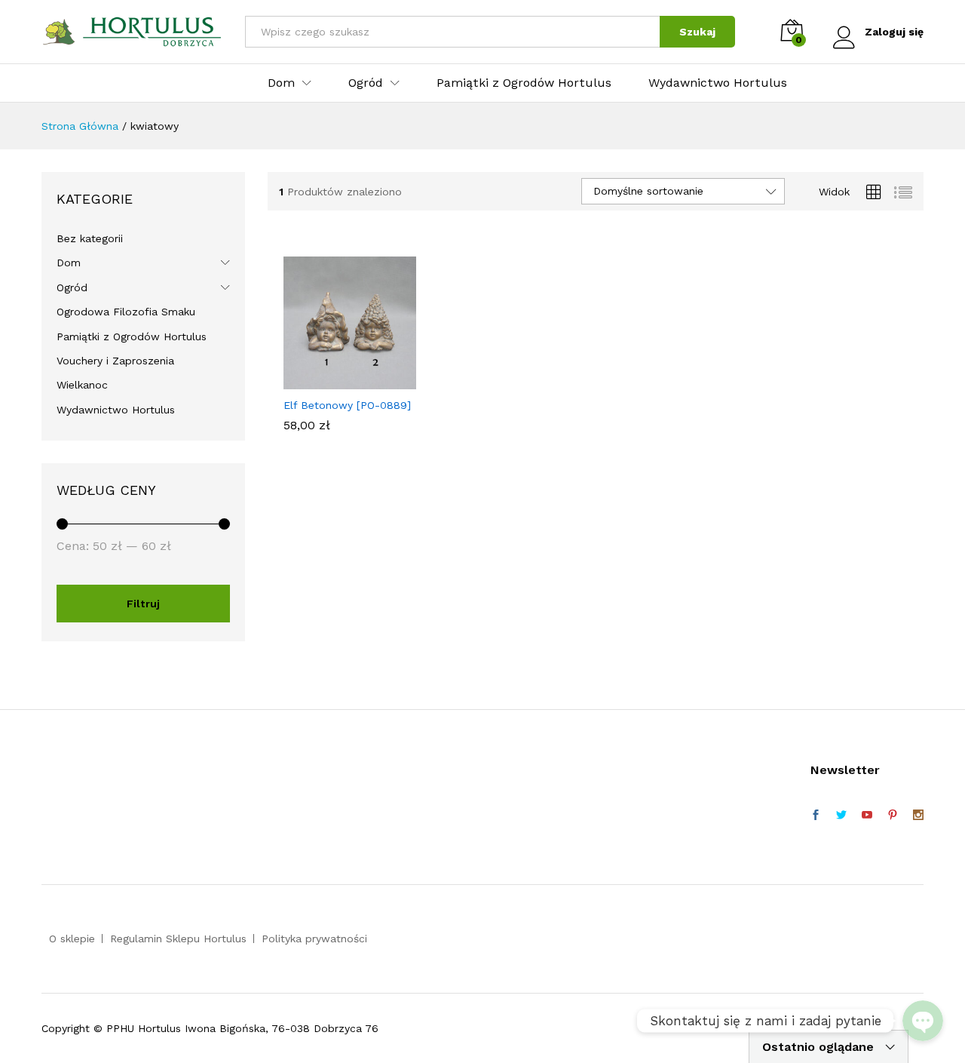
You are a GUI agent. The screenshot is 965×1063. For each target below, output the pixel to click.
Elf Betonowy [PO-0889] (347, 405)
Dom (69, 263)
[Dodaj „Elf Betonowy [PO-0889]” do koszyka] (332, 380)
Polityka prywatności (314, 938)
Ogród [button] (365, 83)
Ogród (72, 287)
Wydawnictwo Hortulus (717, 83)
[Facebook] (816, 815)
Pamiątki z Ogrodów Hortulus (524, 83)
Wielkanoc (82, 385)
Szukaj (697, 32)
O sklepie (72, 938)
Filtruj (143, 604)
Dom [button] (281, 83)
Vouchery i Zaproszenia (115, 361)
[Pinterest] (892, 815)
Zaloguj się (894, 32)
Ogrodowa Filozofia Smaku (126, 312)
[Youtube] (867, 815)
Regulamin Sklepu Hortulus (178, 938)
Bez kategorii (90, 238)
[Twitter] (841, 815)
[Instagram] (918, 815)
